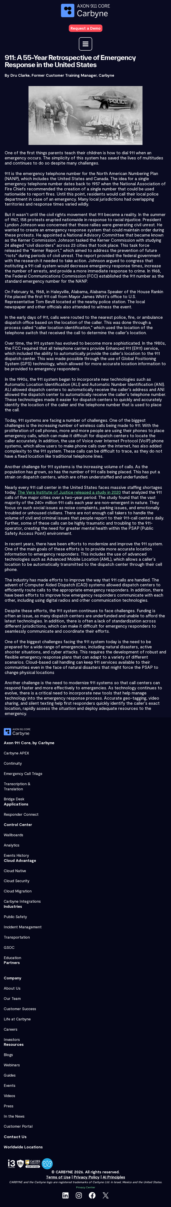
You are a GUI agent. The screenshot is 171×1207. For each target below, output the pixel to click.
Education (12, 957)
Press (8, 1106)
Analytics (11, 845)
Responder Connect (21, 814)
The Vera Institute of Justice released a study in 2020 (69, 492)
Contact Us (15, 1136)
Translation (13, 789)
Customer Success (20, 1008)
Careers (10, 1029)
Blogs (8, 1054)
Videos (9, 1095)
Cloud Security (16, 880)
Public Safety (15, 916)
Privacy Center (85, 1187)
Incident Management (23, 927)
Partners (12, 962)
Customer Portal (18, 1126)
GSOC (9, 947)
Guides (10, 1075)
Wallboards (13, 834)
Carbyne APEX (16, 753)
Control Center (18, 824)
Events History (16, 855)
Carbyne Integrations (22, 901)
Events (9, 1085)
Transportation (17, 937)
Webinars (12, 1065)
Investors (12, 1039)
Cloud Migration (18, 891)
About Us (12, 988)
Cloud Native (15, 870)
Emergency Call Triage (23, 773)
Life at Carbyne (17, 1019)
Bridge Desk (14, 799)
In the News (14, 1116)
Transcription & (17, 783)
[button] (85, 28)
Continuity (13, 763)
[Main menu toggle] (85, 44)
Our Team (12, 998)
